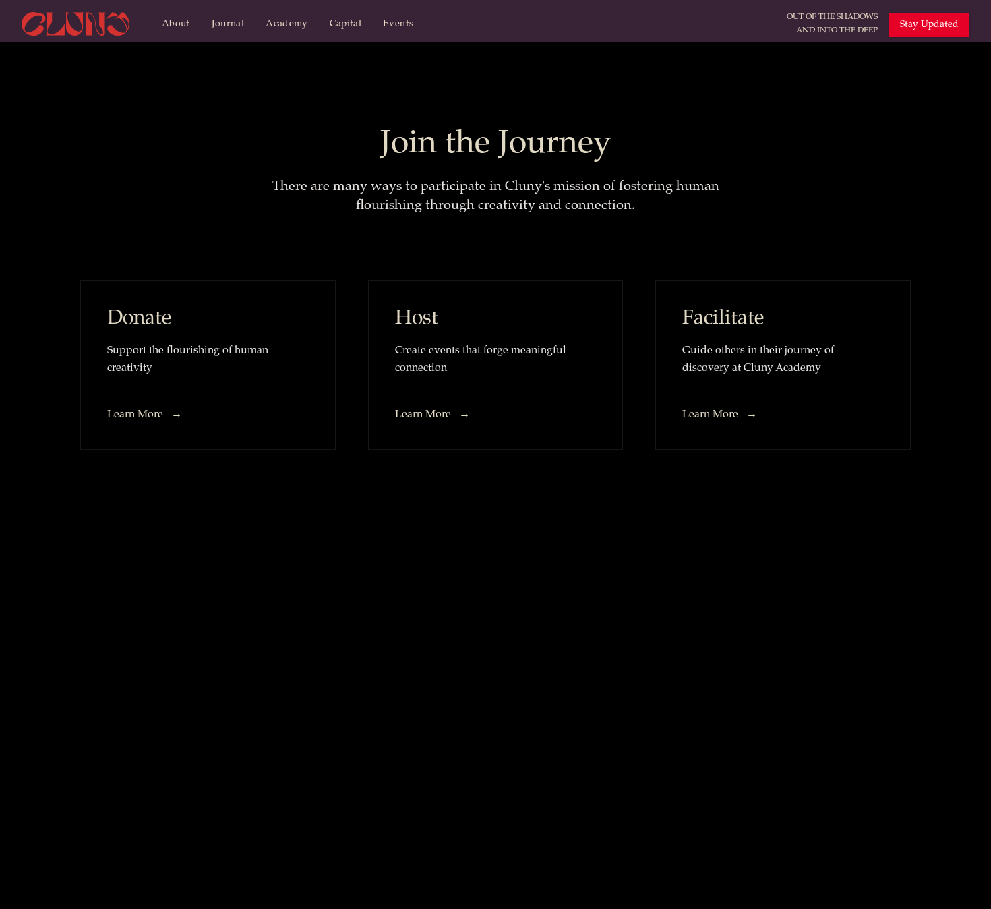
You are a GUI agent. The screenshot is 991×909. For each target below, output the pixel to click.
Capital (345, 24)
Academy (286, 24)
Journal (228, 24)
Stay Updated (929, 25)
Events (398, 24)
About (176, 24)
